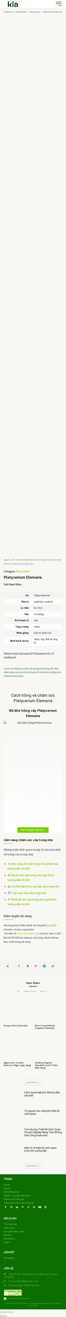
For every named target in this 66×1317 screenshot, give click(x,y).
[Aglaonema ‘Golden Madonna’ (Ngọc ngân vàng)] (17, 1046)
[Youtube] (40, 1207)
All (18, 991)
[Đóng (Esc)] (11, 1312)
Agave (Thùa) (30, 991)
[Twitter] (27, 966)
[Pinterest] (35, 966)
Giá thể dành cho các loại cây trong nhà (35, 886)
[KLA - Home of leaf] (12, 4)
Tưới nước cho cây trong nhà (28, 893)
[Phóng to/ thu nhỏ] (1, 1312)
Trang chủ (8, 12)
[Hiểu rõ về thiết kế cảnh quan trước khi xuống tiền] (12, 1152)
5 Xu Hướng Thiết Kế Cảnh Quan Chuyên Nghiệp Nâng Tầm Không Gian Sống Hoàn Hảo (43, 1132)
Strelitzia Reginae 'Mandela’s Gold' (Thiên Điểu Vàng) (46, 1065)
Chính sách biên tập (27, 933)
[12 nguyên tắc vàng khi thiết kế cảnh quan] (12, 1115)
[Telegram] (44, 966)
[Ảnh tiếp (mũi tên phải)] (4, 1315)
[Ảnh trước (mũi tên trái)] (1, 1315)
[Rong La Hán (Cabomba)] (17, 1009)
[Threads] (45, 1207)
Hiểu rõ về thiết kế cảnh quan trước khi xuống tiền (40, 1149)
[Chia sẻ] (8, 1312)
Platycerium (35, 12)
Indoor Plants (21, 12)
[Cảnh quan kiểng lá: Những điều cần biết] (12, 1097)
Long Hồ (51, 925)
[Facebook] (19, 966)
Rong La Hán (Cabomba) (16, 1025)
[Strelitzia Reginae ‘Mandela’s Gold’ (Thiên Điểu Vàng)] (48, 1046)
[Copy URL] (52, 966)
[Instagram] (11, 1207)
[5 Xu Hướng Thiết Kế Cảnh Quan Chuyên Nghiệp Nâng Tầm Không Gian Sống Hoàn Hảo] (12, 1134)
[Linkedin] (17, 1207)
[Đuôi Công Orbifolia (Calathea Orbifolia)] (48, 1009)
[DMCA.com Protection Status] (13, 1295)
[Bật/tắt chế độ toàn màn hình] (4, 1312)
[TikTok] (28, 1207)
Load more (32, 1082)
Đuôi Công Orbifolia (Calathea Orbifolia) (45, 1026)
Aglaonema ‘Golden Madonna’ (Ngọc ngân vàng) (17, 1064)
